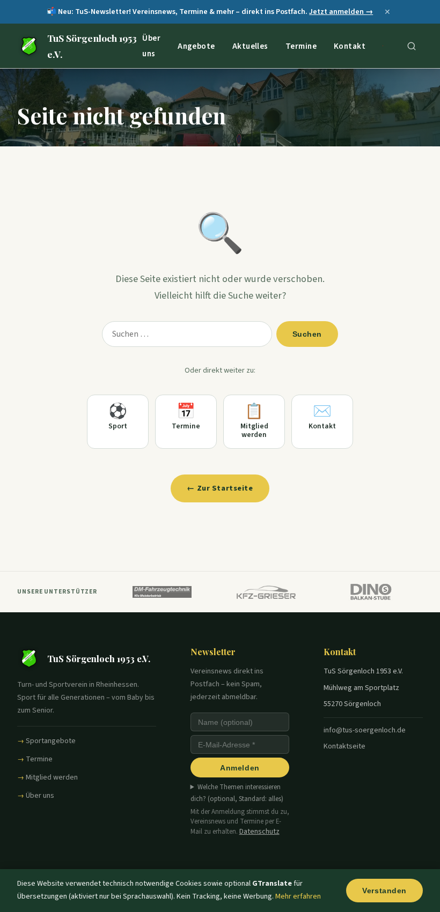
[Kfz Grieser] (266, 592)
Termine (301, 45)
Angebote (196, 45)
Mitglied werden (52, 777)
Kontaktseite (344, 746)
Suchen (307, 334)
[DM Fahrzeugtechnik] (162, 592)
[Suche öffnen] (412, 46)
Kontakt (349, 45)
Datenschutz (259, 831)
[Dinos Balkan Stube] (371, 592)
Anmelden (239, 767)
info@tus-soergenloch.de (365, 730)
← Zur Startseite (220, 488)
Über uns (151, 46)
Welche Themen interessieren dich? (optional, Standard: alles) (236, 793)
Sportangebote (51, 741)
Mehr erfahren (298, 896)
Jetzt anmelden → (341, 11)
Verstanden (384, 890)
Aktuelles (250, 45)
